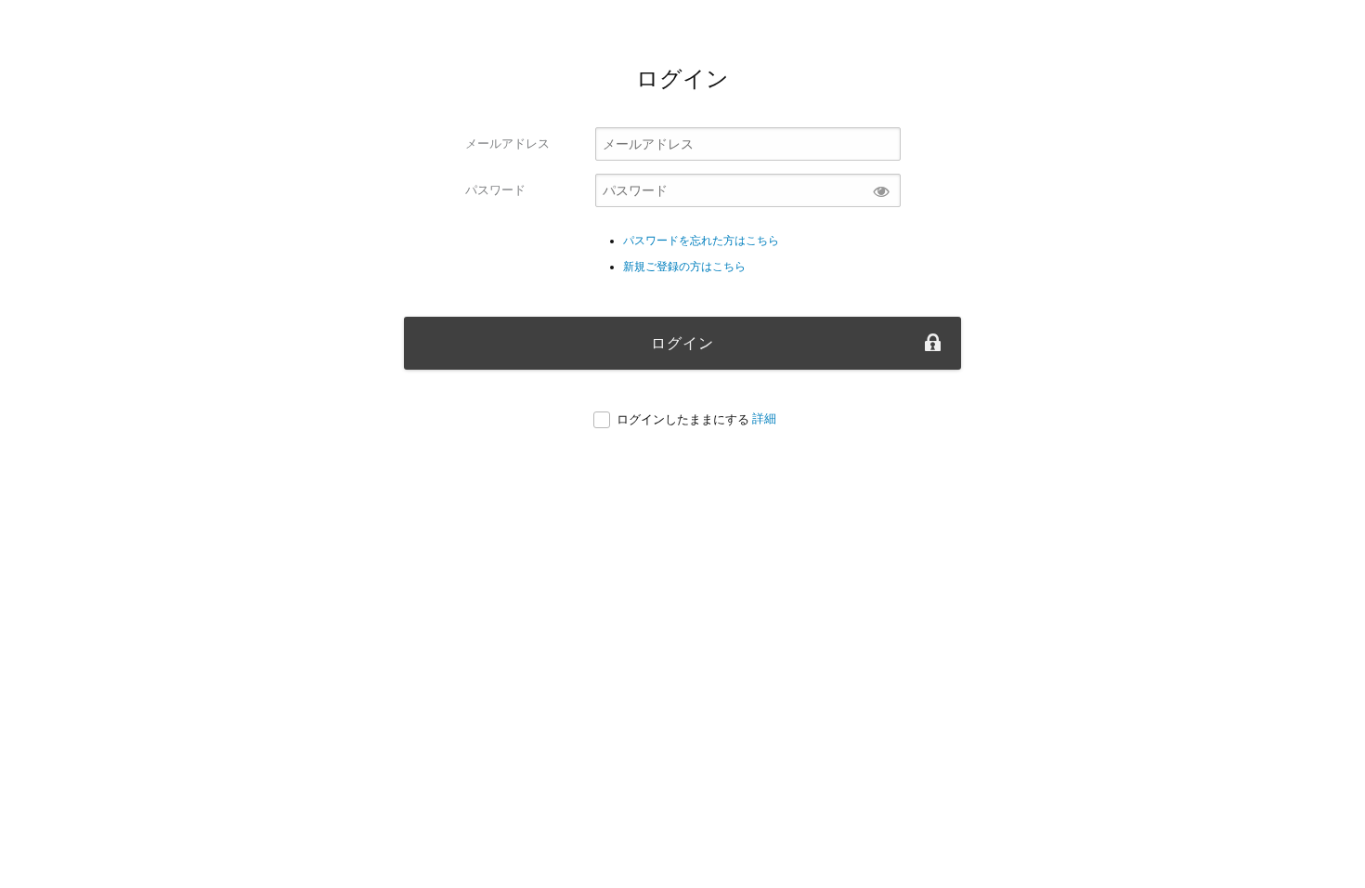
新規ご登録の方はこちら (684, 266)
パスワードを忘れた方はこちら (701, 240)
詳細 (764, 418)
